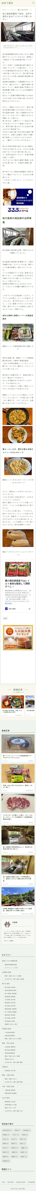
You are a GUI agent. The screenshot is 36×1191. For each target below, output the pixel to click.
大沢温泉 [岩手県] (10, 999)
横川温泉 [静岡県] (10, 1050)
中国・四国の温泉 (8, 1086)
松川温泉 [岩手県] (23, 9)
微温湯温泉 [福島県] (11, 1009)
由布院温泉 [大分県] (11, 1105)
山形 (6, 1139)
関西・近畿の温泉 (8, 1075)
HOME (3, 1182)
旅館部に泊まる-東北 (11, 1024)
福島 (24, 1148)
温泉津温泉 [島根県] (11, 1093)
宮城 (25, 1135)
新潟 (14, 1143)
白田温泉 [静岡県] (10, 1047)
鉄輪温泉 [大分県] (10, 1101)
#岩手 (5, 618)
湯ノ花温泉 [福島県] (11, 1012)
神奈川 (15, 1148)
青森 (6, 1156)
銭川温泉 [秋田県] (10, 987)
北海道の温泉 (6, 972)
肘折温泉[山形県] (10, 1021)
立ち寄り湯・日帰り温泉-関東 (14, 1062)
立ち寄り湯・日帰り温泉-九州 (14, 1111)
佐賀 (17, 1130)
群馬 (15, 1152)
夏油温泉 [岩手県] (10, 1002)
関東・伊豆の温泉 (8, 1043)
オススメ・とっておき (11, 967)
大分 (16, 1135)
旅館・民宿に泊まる (11, 1079)
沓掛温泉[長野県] (10, 1035)
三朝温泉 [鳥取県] (10, 1090)
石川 (6, 1148)
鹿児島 (7, 1161)
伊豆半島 (8, 1130)
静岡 (15, 1156)
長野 (24, 1152)
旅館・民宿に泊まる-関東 (12, 1056)
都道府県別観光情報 (11, 964)
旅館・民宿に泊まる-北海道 (13, 976)
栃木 (23, 1143)
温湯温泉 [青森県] (10, 996)
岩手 (23, 1139)
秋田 (6, 1152)
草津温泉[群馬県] (10, 1053)
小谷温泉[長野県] (10, 1032)
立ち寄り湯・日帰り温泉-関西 (14, 1082)
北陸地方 (5, 1067)
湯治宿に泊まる (9, 1059)
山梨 (14, 1139)
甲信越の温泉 (6, 1029)
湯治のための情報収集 (9, 961)
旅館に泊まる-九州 (10, 1108)
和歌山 (7, 1135)
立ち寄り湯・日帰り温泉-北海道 (14, 979)
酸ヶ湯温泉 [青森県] (11, 993)
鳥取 (24, 1156)
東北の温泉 (6, 984)
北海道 (27, 1130)
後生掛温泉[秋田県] (10, 990)
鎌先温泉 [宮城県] (10, 1015)
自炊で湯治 (7, 3)
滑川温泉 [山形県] (10, 1018)
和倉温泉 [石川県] (10, 1070)
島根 (6, 1143)
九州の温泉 (6, 1098)
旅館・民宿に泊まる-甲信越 (13, 1038)
